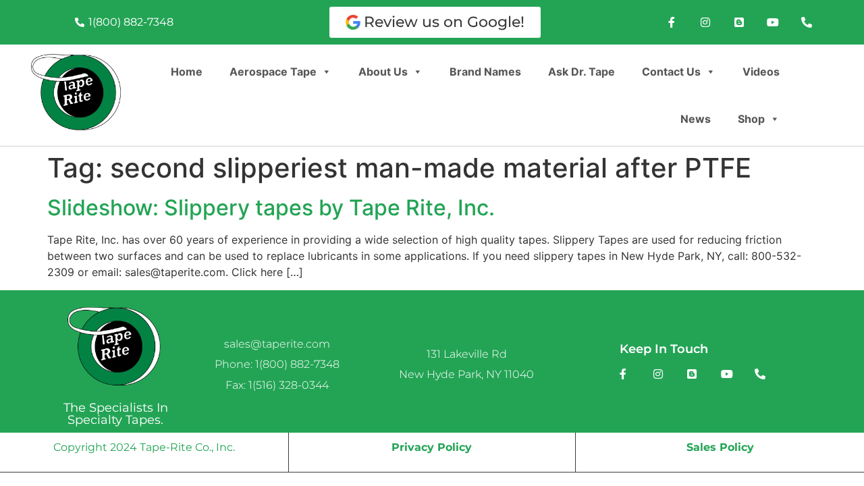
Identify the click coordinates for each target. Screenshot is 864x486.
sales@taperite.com (277, 344)
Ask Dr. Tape (581, 71)
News (695, 119)
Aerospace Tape (273, 71)
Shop (751, 119)
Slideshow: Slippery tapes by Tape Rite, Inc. (271, 207)
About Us (383, 71)
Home (186, 71)
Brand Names (485, 71)
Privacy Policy (432, 447)
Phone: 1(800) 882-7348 (277, 364)
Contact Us (671, 71)
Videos (761, 71)
